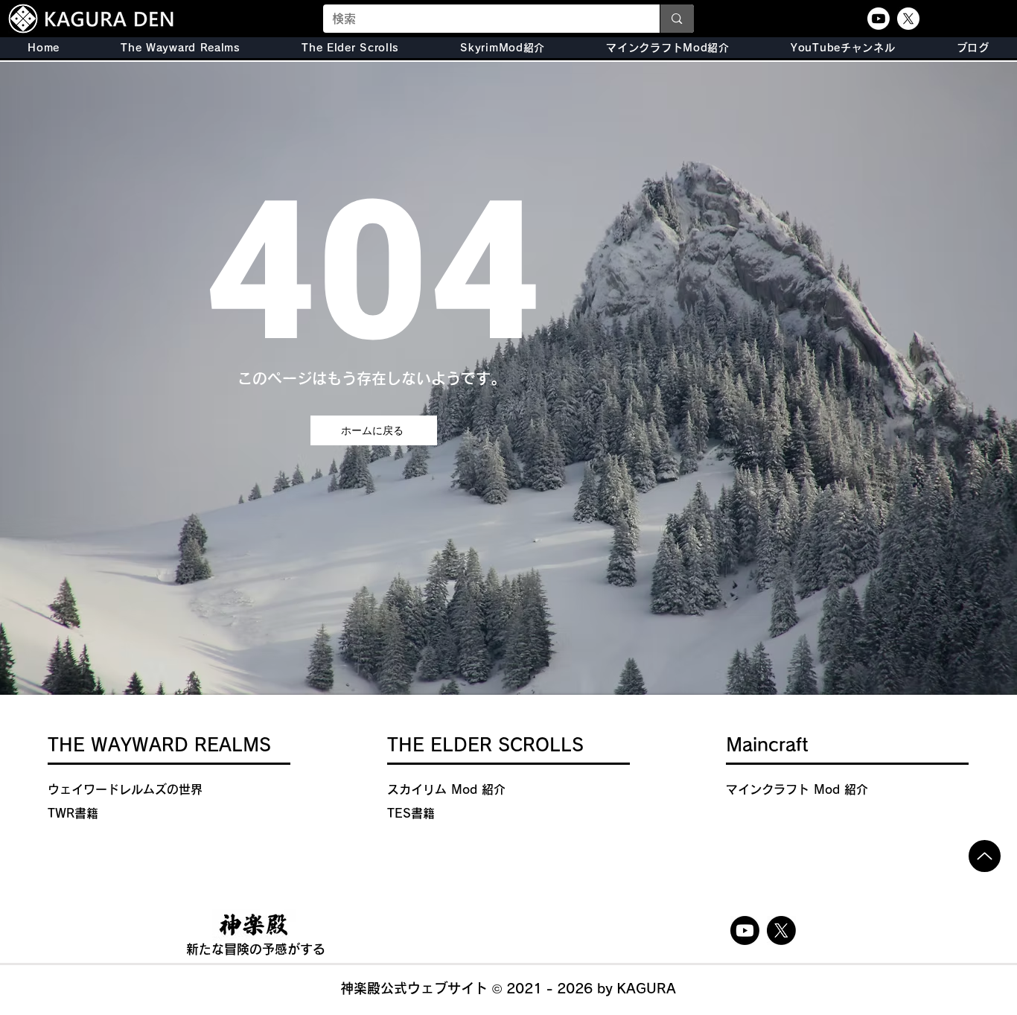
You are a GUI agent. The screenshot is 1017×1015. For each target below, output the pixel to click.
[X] (908, 18)
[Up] (984, 856)
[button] (350, 47)
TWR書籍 (73, 813)
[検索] (676, 18)
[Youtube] (878, 18)
